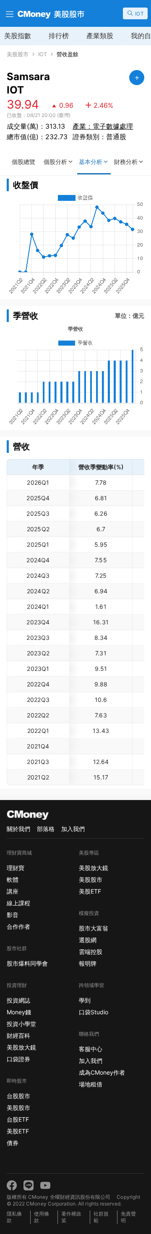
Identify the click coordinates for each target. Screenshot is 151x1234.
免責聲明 (128, 1217)
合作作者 (18, 926)
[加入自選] (136, 77)
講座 (12, 891)
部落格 (46, 828)
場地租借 (90, 1084)
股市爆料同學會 (27, 963)
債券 (12, 1142)
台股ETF (18, 1119)
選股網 (87, 939)
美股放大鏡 (21, 1047)
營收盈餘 (67, 54)
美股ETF (18, 1131)
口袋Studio (93, 1012)
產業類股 (99, 35)
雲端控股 (90, 951)
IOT (42, 54)
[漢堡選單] (9, 13)
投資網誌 (18, 1000)
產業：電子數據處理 (103, 126)
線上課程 (18, 903)
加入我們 (73, 828)
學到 (85, 1000)
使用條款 (41, 1217)
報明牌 (87, 963)
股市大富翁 (93, 928)
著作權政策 (71, 1217)
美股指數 (17, 35)
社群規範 (101, 1217)
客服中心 (90, 1048)
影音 (12, 914)
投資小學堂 (21, 1023)
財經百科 (18, 1035)
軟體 (12, 879)
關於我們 (18, 828)
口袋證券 (18, 1059)
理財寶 (15, 867)
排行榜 (59, 35)
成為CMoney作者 (102, 1072)
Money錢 (19, 1012)
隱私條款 (14, 1217)
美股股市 (18, 54)
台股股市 (18, 1095)
